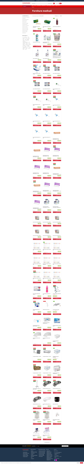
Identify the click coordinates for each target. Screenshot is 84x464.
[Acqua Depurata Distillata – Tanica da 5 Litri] (47, 37)
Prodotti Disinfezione (24, 24)
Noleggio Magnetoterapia (50, 458)
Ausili (31, 457)
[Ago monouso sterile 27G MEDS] (37, 231)
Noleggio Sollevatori (49, 457)
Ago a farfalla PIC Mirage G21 (56, 73)
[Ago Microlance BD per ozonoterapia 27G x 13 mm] (47, 202)
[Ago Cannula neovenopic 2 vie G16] (37, 116)
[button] (37, 31)
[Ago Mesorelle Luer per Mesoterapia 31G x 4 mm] (37, 167)
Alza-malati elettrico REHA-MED (57, 293)
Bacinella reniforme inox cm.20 (46, 388)
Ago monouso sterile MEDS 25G (47, 235)
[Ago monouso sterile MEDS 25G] (47, 231)
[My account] (57, 3)
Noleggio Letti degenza (49, 456)
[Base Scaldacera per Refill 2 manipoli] (37, 430)
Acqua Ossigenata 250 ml (46, 58)
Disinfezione (32, 456)
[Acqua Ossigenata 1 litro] (37, 53)
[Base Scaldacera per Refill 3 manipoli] (47, 430)
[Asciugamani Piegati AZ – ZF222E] (47, 368)
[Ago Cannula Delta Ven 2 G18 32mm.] (57, 84)
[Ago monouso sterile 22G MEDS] (57, 218)
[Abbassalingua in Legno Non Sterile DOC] (37, 22)
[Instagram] (56, 460)
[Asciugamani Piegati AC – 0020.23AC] (57, 336)
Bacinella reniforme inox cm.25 (56, 388)
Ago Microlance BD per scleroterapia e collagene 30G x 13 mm (57, 207)
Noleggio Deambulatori (49, 454)
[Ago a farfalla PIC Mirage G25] (47, 84)
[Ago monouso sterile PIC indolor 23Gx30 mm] (47, 259)
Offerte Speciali (41, 456)
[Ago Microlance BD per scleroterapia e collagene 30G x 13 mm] (57, 202)
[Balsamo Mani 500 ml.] (57, 399)
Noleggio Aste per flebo (49, 455)
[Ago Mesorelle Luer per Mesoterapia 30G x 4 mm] (47, 150)
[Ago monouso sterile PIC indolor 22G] (37, 259)
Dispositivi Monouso (24, 20)
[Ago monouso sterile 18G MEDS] (37, 218)
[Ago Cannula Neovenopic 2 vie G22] (37, 132)
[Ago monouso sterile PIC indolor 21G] (57, 245)
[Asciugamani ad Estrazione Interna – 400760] (37, 321)
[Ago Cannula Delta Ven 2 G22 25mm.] (47, 100)
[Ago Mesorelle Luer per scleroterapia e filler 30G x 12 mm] (47, 185)
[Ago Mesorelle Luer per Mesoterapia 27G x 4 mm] (57, 133)
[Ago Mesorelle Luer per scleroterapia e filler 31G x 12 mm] (57, 185)
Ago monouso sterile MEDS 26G (57, 235)
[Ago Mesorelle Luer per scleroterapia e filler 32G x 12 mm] (37, 202)
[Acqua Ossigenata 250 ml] (47, 53)
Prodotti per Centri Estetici (25, 25)
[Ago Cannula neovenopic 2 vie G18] (47, 116)
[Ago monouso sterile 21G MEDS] (47, 218)
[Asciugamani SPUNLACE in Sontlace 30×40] (57, 368)
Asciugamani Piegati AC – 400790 (37, 356)
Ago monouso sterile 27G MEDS (37, 235)
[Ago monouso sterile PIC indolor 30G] (47, 274)
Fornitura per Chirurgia (41, 455)
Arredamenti (32, 458)
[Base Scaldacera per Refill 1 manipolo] (57, 415)
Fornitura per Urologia (41, 454)
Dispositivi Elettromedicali (25, 19)
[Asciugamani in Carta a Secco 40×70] (47, 334)
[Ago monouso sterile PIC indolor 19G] (37, 245)
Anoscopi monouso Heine (56, 309)
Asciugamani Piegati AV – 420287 (47, 356)
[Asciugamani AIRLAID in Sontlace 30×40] (57, 321)
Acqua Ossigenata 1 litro (36, 58)
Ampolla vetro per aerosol (46, 309)
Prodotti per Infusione (25, 30)
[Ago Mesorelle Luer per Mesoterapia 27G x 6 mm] (37, 150)
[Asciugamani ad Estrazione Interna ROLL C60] (47, 319)
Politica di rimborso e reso (26, 453)
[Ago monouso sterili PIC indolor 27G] (57, 274)
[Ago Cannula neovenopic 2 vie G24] (47, 132)
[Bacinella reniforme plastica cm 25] (47, 399)
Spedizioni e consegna (25, 455)
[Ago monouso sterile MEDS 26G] (57, 231)
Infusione (32, 454)
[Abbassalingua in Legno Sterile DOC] (47, 22)
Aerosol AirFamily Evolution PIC (57, 57)
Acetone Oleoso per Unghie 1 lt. (57, 26)
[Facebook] (54, 460)
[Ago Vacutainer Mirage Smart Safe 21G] (37, 289)
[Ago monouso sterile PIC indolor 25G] (57, 259)
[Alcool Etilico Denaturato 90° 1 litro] (47, 289)
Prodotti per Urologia (24, 31)
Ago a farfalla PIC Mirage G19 (46, 73)
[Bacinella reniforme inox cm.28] (37, 399)
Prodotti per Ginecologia (25, 29)
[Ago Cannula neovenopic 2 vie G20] (57, 116)
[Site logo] (26, 3)
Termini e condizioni (25, 454)
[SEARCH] (54, 3)
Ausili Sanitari (24, 18)
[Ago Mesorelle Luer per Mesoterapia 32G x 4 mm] (47, 167)
